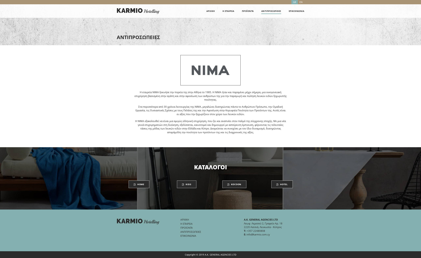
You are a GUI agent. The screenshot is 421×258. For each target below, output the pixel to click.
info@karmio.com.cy (258, 234)
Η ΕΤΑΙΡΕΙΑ (228, 11)
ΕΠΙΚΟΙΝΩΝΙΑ (296, 11)
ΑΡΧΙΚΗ (210, 11)
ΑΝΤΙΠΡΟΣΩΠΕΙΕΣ (271, 11)
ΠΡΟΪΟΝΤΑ (248, 11)
